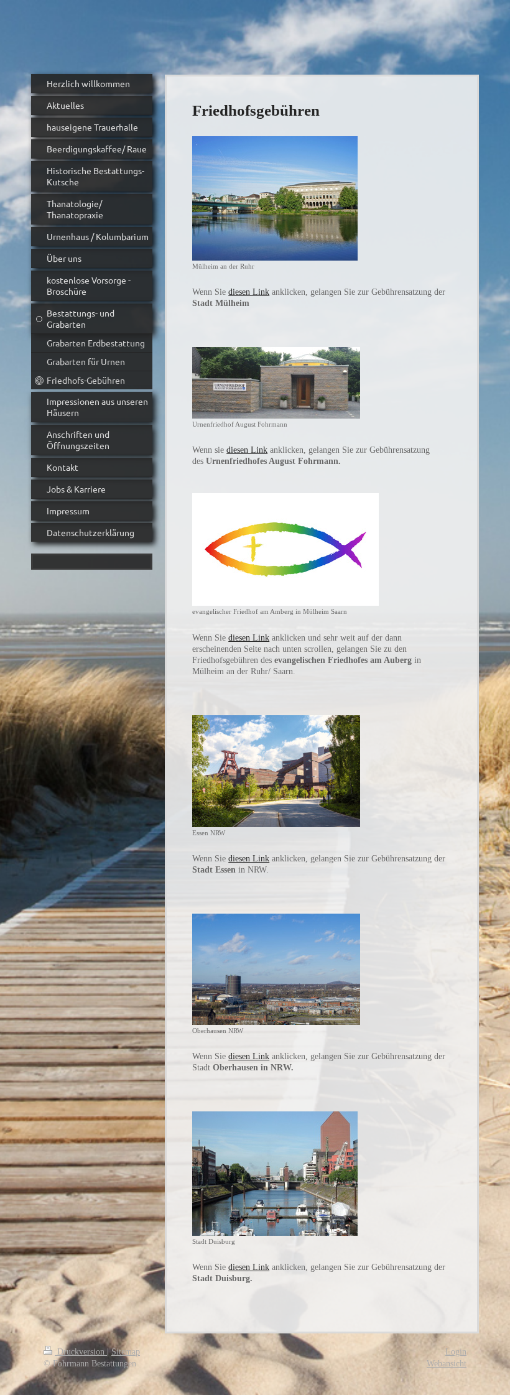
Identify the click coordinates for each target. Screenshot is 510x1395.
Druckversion (81, 1351)
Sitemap (125, 1351)
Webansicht (446, 1363)
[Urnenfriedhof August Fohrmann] (276, 383)
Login (455, 1351)
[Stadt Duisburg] (275, 1173)
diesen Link (248, 292)
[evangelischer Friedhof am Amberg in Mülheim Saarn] (285, 549)
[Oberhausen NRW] (276, 969)
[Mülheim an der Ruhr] (275, 198)
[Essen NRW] (276, 771)
